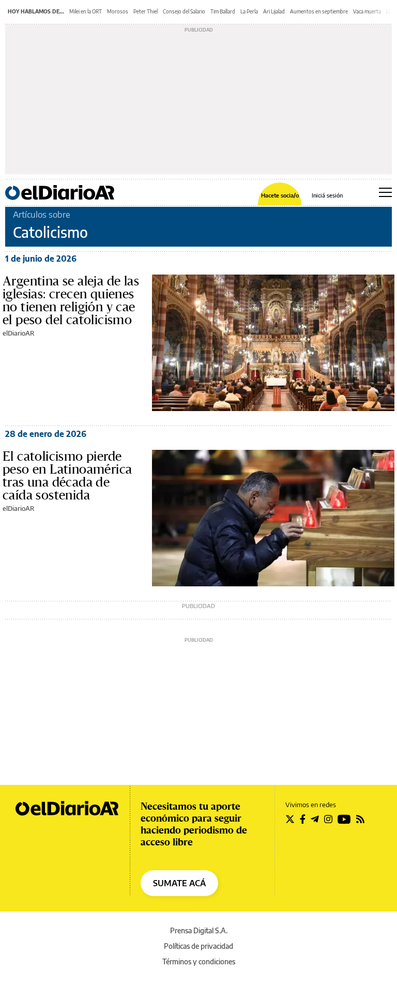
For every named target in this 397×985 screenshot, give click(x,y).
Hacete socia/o (280, 195)
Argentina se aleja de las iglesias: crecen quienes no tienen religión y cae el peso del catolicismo (71, 300)
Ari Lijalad (274, 11)
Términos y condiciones (198, 961)
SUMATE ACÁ (179, 883)
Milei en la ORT (85, 11)
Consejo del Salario (184, 11)
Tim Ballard (222, 11)
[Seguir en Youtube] (344, 819)
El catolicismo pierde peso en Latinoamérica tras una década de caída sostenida (67, 475)
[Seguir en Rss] (360, 819)
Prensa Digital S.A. (198, 930)
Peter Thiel (145, 11)
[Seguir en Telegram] (315, 819)
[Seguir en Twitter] (290, 819)
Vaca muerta (367, 11)
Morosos (117, 11)
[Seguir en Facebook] (303, 819)
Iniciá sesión (327, 195)
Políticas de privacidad (198, 946)
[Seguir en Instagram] (328, 819)
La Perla (249, 11)
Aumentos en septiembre (319, 11)
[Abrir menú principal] (385, 192)
